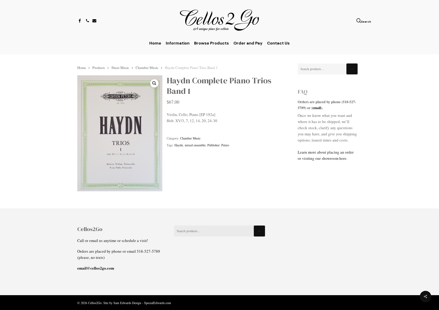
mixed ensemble (195, 145)
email (317, 107)
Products (98, 67)
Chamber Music (147, 67)
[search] (359, 20)
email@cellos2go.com (95, 268)
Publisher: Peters (218, 145)
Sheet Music (120, 67)
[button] (154, 83)
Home (81, 67)
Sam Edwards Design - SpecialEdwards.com (142, 303)
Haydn (178, 145)
